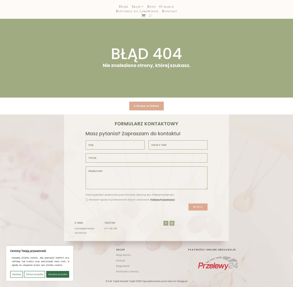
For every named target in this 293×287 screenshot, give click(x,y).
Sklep (136, 7)
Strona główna (146, 106)
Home (123, 7)
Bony (151, 7)
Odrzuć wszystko (34, 274)
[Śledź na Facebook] (165, 223)
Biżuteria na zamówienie (137, 11)
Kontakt (169, 11)
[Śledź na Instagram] (172, 223)
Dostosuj (16, 274)
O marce (166, 7)
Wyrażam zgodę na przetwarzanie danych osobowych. (132, 199)
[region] (39, 263)
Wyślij (198, 207)
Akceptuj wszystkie (57, 274)
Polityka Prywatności (162, 199)
